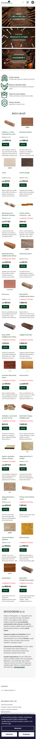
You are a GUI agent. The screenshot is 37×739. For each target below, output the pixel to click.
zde (9, 723)
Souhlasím (26, 734)
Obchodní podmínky (7, 704)
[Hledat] (23, 2)
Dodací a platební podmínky (9, 709)
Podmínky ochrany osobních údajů (11, 707)
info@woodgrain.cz (9, 690)
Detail (5, 144)
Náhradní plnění (5, 712)
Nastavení (17, 728)
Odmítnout (9, 734)
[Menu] (33, 2)
